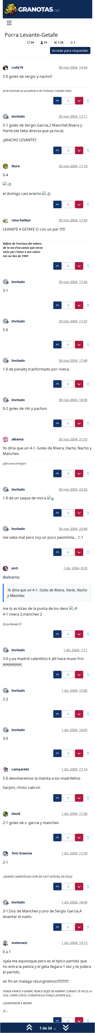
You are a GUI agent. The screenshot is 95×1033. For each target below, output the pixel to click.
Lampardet (20, 769)
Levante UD (14, 42)
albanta (18, 439)
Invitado (18, 116)
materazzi (19, 942)
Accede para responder (70, 50)
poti (15, 568)
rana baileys (21, 220)
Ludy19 (17, 67)
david (16, 813)
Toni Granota (22, 853)
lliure (16, 166)
